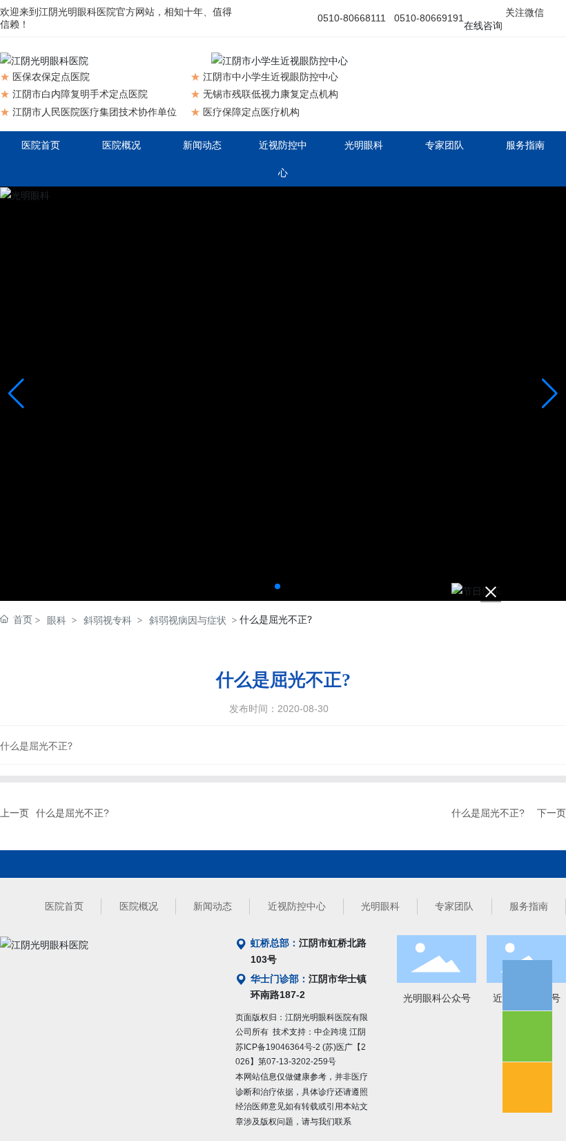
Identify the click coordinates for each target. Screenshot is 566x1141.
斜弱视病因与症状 (187, 620)
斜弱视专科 (108, 620)
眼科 (56, 620)
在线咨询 (483, 25)
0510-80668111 (352, 17)
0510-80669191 (429, 17)
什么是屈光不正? (72, 812)
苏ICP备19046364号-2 (277, 1047)
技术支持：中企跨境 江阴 (319, 1032)
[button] (277, 586)
